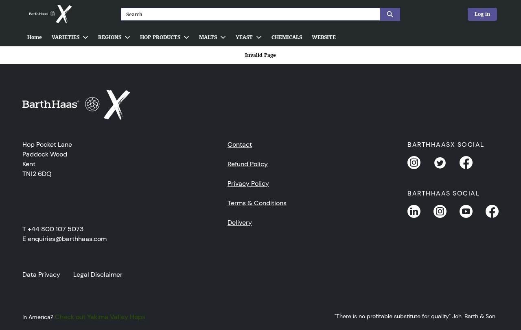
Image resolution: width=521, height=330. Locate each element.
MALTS (208, 37)
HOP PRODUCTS (160, 37)
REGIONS (109, 37)
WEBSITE (324, 37)
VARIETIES (65, 37)
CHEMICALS (286, 37)
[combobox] (247, 14)
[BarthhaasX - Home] (50, 14)
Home (34, 37)
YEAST (244, 37)
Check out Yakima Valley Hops (100, 317)
